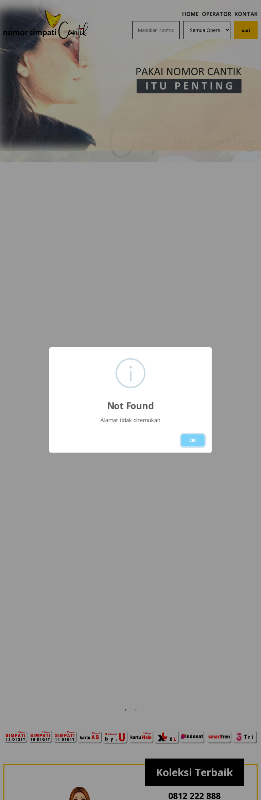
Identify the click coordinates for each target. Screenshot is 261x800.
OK (192, 440)
